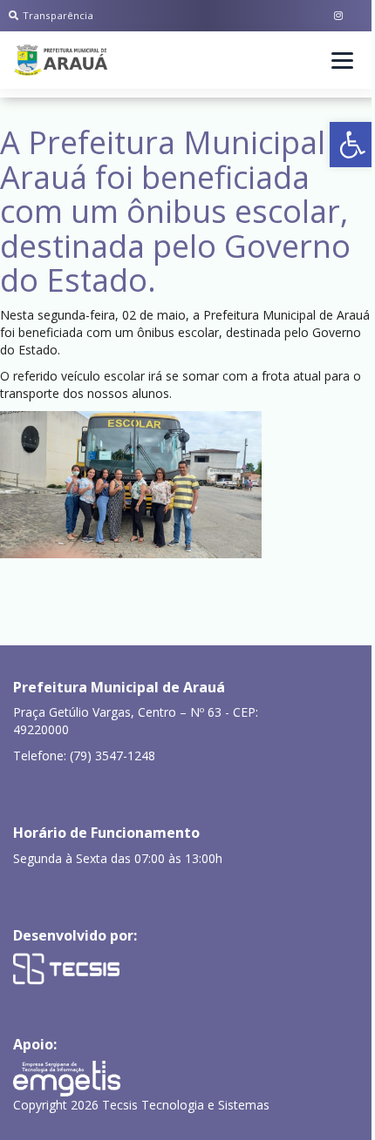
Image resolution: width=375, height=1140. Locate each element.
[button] (352, 144)
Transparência (58, 15)
